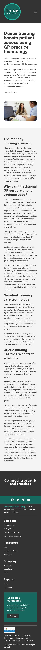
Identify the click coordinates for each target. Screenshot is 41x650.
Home (6, 506)
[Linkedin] (23, 500)
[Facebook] (12, 500)
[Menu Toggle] (35, 12)
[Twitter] (17, 500)
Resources (14, 506)
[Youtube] (28, 500)
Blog (23, 506)
